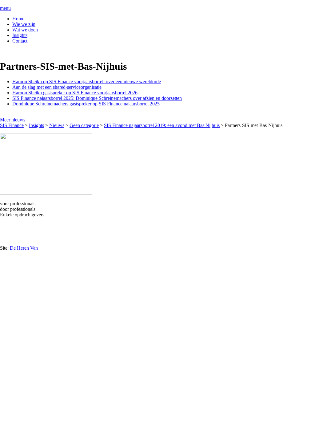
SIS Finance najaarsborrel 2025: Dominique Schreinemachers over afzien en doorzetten (97, 98)
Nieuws (56, 125)
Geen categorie (84, 125)
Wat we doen (25, 29)
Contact (19, 40)
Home (18, 18)
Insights (19, 35)
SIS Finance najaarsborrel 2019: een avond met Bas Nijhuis (162, 125)
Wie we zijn (23, 24)
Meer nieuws (12, 119)
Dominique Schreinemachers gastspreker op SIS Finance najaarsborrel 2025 (86, 103)
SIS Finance (12, 125)
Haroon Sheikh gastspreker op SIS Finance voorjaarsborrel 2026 (75, 92)
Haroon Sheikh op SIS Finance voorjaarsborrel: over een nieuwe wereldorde (86, 81)
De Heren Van (24, 248)
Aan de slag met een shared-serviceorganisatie (57, 87)
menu (5, 8)
